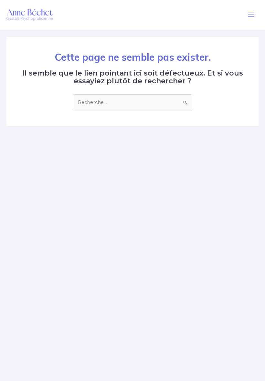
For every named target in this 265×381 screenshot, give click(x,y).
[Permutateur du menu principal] (251, 14)
